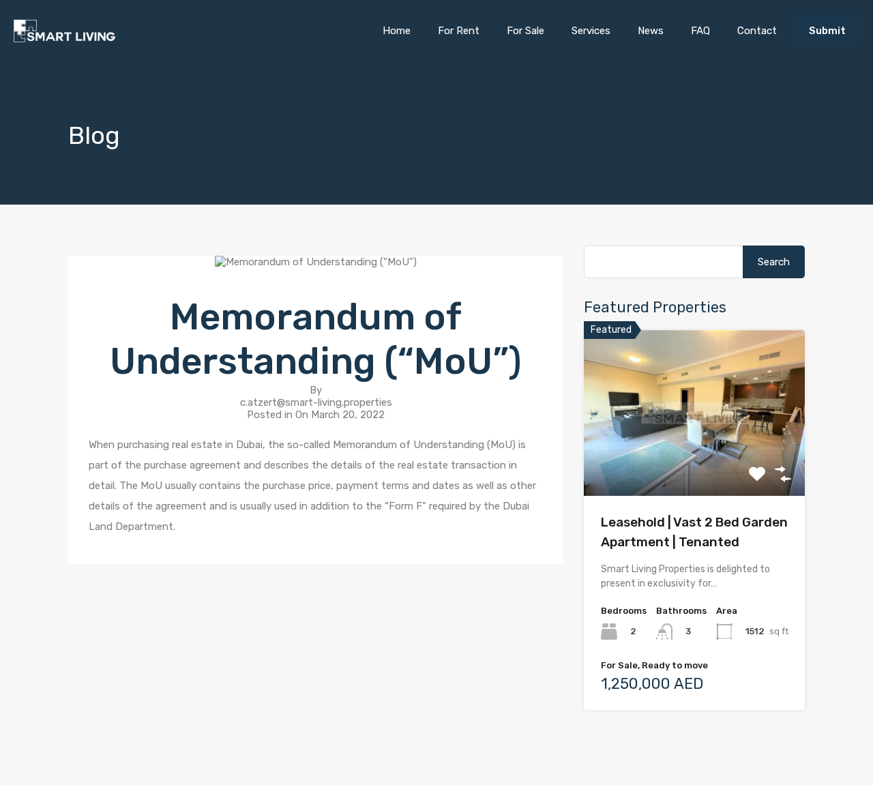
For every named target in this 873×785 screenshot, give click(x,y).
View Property (694, 463)
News (651, 31)
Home (397, 31)
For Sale (525, 31)
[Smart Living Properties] (65, 36)
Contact (757, 31)
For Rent (458, 31)
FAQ (700, 31)
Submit (827, 31)
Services (591, 31)
